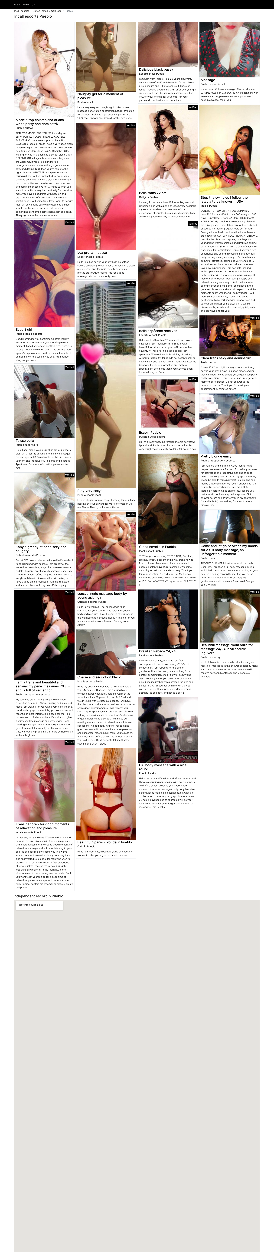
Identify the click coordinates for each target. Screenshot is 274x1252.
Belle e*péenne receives (158, 331)
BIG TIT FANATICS (24, 4)
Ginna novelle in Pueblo (157, 547)
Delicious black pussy (156, 69)
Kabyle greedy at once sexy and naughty (41, 549)
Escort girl (24, 329)
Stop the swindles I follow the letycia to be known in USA (224, 199)
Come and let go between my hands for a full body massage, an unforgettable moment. (229, 550)
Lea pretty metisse (92, 253)
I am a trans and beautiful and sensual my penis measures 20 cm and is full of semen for (43, 686)
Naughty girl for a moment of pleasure (100, 96)
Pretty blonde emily (216, 456)
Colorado (56, 10)
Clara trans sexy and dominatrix (226, 358)
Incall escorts (21, 10)
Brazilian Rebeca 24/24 (157, 651)
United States (40, 10)
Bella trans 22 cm (152, 193)
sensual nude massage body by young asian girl (102, 596)
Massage (208, 80)
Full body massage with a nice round (162, 767)
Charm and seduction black (99, 677)
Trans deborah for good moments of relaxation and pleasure (42, 826)
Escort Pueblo (150, 432)
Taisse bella (25, 441)
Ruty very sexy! (89, 491)
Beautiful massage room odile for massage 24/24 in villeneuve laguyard (227, 649)
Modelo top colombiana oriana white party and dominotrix (40, 122)
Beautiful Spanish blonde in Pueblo (104, 842)
